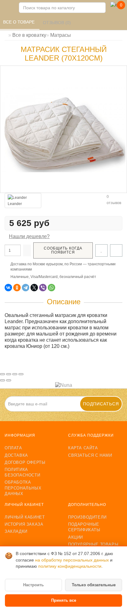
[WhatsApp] (51, 287)
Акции (75, 537)
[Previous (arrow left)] (2, 380)
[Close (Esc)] (2, 374)
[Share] (8, 374)
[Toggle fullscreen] (14, 374)
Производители (87, 517)
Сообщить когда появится (63, 250)
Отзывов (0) (57, 22)
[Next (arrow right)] (8, 380)
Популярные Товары (93, 544)
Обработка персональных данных (23, 488)
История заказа (24, 524)
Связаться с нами (90, 455)
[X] (34, 287)
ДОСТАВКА (16, 455)
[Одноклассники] (17, 287)
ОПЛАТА (13, 448)
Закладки (16, 531)
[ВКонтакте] (8, 287)
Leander (15, 204)
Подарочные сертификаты (84, 527)
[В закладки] (101, 250)
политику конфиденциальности (69, 566)
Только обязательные (94, 585)
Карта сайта (83, 448)
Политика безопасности (22, 472)
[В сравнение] (116, 250)
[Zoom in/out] (20, 374)
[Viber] (43, 287)
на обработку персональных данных (72, 560)
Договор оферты (25, 462)
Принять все (63, 600)
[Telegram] (25, 287)
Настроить (33, 585)
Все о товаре (19, 21)
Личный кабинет (25, 517)
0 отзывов (114, 199)
